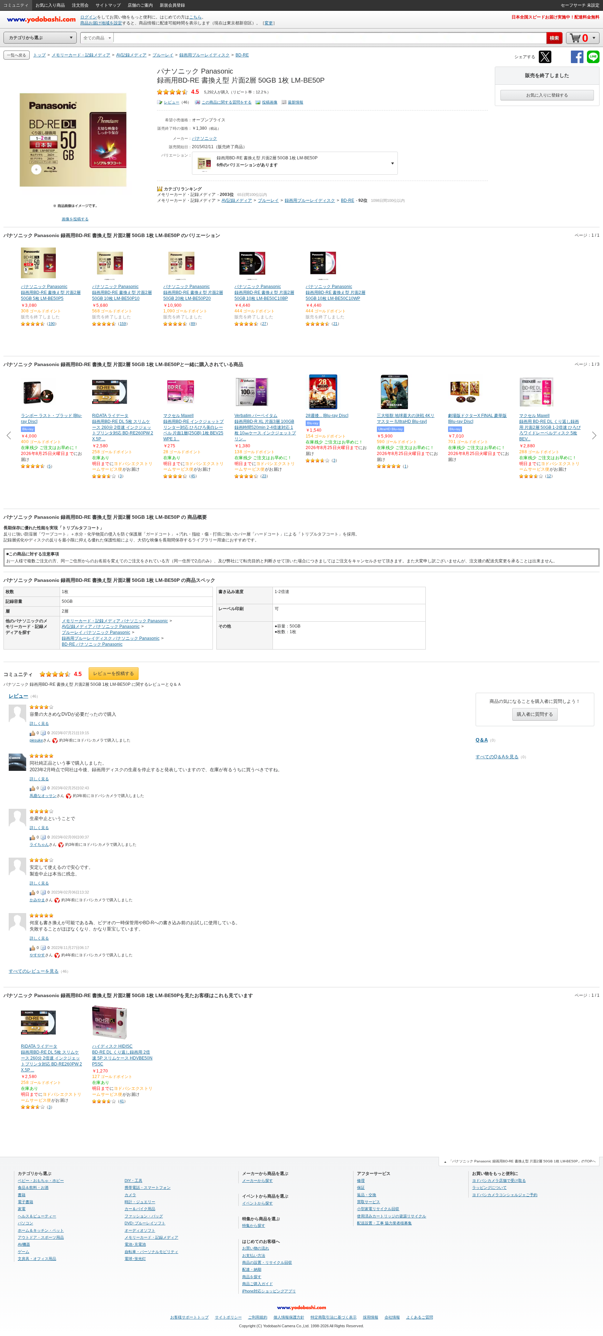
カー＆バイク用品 (140, 1209)
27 (264, 323)
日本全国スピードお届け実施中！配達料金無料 (556, 17)
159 (123, 323)
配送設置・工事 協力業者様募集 (384, 1223)
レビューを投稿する (113, 673)
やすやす (37, 955)
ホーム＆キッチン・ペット (41, 1230)
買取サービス (368, 1202)
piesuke (36, 740)
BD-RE (347, 200)
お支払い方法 (253, 1255)
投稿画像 (269, 102)
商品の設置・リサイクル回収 (267, 1262)
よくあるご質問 (419, 1317)
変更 (269, 23)
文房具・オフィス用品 (37, 1259)
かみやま (37, 900)
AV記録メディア (237, 200)
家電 (21, 1209)
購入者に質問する (535, 714)
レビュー (171, 102)
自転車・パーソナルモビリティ (151, 1252)
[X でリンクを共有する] (545, 62)
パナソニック (204, 138)
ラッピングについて (489, 1187)
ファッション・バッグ (144, 1216)
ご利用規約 (257, 1317)
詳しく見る (39, 723)
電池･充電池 (135, 1244)
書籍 (21, 1195)
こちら (195, 17)
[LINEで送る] (593, 62)
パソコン (25, 1223)
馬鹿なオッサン (43, 796)
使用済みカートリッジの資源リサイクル (391, 1216)
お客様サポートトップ (189, 1317)
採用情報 (370, 1317)
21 (335, 323)
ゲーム (23, 1252)
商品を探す (251, 1277)
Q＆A (482, 740)
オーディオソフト (140, 1230)
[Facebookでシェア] (577, 62)
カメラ (130, 1195)
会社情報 (392, 1317)
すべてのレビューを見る (34, 971)
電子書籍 (25, 1202)
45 (193, 476)
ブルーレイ (268, 200)
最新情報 (295, 102)
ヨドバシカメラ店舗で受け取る (499, 1180)
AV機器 (24, 1244)
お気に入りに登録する (547, 95)
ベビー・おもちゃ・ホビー (41, 1180)
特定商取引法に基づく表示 (334, 1317)
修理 (361, 1180)
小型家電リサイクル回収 (378, 1209)
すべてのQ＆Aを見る (497, 756)
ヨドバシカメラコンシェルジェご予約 (504, 1195)
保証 (361, 1187)
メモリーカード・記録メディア (186, 194)
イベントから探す (257, 1203)
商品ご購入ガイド (257, 1284)
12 (549, 476)
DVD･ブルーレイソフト (145, 1223)
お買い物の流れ (255, 1248)
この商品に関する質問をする (227, 102)
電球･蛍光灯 (135, 1259)
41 (122, 1101)
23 (264, 476)
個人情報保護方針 (289, 1317)
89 (193, 323)
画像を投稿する (75, 219)
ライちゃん (39, 844)
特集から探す (253, 1225)
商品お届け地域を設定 (101, 23)
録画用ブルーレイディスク (310, 200)
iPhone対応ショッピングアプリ (269, 1291)
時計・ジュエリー (140, 1202)
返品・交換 (366, 1195)
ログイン (88, 17)
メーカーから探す (257, 1180)
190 (52, 323)
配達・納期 (251, 1269)
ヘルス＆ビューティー (37, 1216)
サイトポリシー (228, 1317)
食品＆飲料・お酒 (33, 1187)
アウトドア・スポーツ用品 (41, 1237)
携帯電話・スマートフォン (148, 1187)
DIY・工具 (133, 1180)
